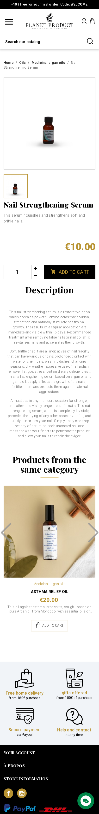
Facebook (8, 793)
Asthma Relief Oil (49, 591)
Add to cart (69, 272)
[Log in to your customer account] (84, 23)
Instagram (22, 793)
